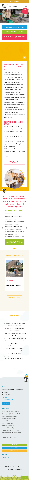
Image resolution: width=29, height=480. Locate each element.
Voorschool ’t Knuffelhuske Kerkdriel (11, 435)
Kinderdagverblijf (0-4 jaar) (14, 27)
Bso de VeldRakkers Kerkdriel (9, 418)
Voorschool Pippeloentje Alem (9, 437)
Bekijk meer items (14, 297)
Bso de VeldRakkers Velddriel (9, 421)
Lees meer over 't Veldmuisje (14, 161)
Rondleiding (14, 447)
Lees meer (9, 288)
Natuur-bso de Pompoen (8, 425)
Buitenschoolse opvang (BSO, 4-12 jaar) (14, 37)
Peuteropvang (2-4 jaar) (14, 31)
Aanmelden (24, 477)
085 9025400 (5, 397)
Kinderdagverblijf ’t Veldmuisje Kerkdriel (11, 411)
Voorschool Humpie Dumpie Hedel (10, 430)
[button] (13, 248)
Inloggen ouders (14, 1)
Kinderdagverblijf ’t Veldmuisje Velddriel (11, 413)
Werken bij (6, 403)
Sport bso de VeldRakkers (8, 423)
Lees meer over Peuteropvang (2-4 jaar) (14, 241)
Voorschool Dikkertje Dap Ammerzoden (11, 428)
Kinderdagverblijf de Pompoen (9, 416)
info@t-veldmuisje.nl (8, 399)
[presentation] (3, 15)
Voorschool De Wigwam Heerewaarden (11, 432)
